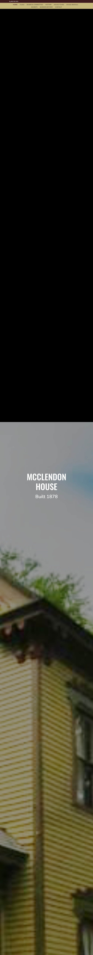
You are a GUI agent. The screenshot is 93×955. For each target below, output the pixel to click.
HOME (15, 5)
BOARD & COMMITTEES (35, 5)
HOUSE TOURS (59, 5)
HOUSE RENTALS (72, 5)
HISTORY (48, 5)
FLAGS (22, 5)
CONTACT (58, 7)
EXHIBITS (34, 7)
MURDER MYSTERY (46, 7)
